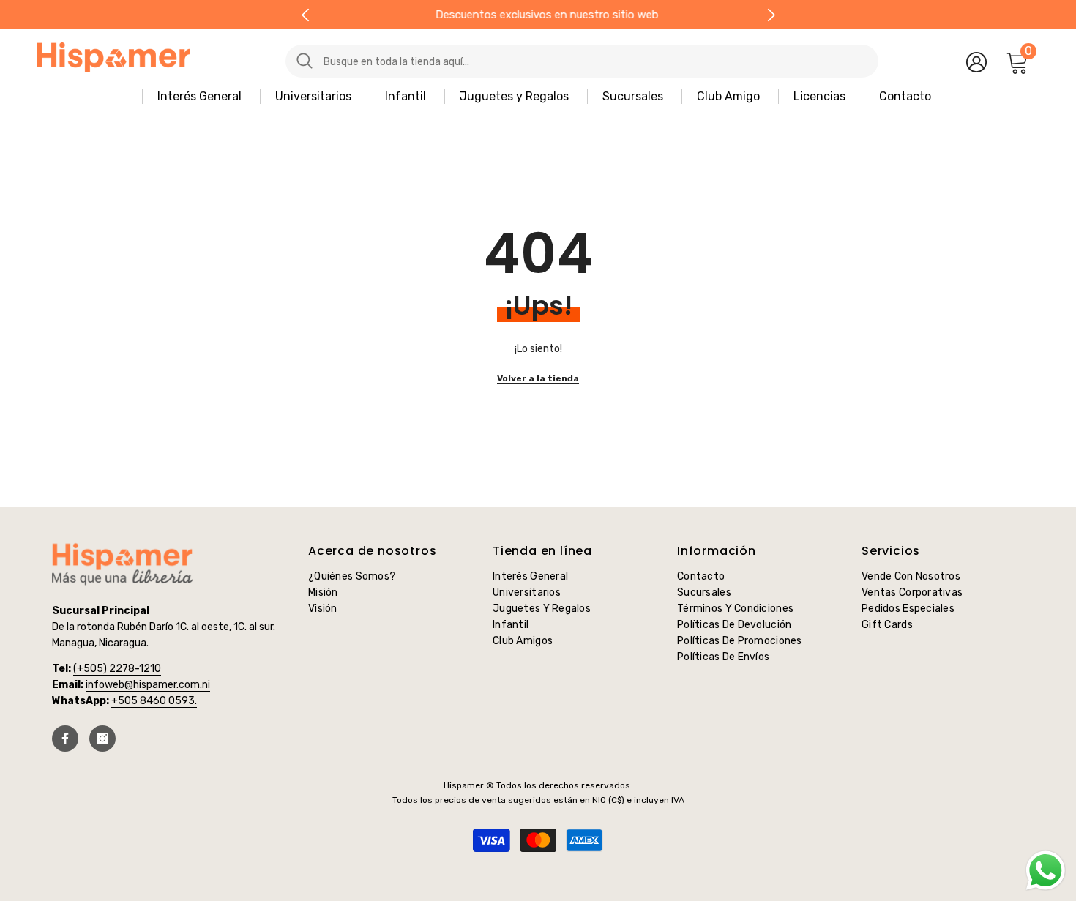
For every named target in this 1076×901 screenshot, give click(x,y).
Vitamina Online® (538, 863)
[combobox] (595, 61)
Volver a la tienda (538, 378)
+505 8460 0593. (154, 701)
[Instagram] (102, 738)
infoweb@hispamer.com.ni (148, 684)
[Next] (771, 15)
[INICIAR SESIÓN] (976, 61)
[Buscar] (549, 61)
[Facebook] (65, 738)
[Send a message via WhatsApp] (1046, 871)
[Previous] (305, 15)
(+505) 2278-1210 (117, 668)
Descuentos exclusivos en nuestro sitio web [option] (538, 14)
